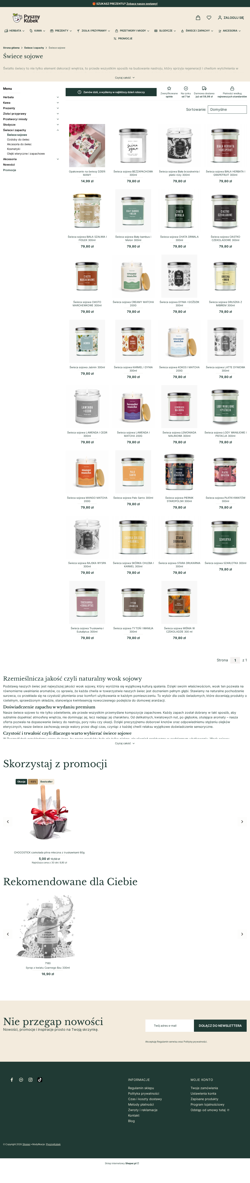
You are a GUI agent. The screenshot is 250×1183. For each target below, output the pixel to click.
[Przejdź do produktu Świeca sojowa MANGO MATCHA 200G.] (87, 471)
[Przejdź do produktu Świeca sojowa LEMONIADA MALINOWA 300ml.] (179, 406)
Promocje (9, 170)
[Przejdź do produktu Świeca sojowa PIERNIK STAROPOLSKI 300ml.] (179, 471)
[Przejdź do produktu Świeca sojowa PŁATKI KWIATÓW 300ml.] (225, 471)
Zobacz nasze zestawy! (142, 3)
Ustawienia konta (203, 1093)
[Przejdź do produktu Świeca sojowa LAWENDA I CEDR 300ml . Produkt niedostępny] (87, 406)
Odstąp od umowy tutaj (209, 1110)
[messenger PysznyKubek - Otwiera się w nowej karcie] (21, 1079)
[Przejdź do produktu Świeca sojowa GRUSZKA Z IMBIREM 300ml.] (225, 276)
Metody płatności (141, 1104)
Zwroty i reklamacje (142, 1110)
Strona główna (11, 47)
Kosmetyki (13, 148)
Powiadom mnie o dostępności (179, 164)
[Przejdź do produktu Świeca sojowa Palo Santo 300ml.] (133, 471)
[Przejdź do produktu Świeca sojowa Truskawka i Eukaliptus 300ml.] (87, 602)
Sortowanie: (196, 110)
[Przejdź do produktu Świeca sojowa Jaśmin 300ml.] (87, 341)
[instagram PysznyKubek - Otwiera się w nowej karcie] (30, 1079)
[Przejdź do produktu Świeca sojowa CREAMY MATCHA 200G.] (133, 276)
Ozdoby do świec (18, 139)
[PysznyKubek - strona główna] (26, 18)
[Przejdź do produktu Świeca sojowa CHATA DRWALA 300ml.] (179, 210)
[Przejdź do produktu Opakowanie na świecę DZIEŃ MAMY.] (87, 145)
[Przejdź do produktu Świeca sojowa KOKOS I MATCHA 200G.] (179, 341)
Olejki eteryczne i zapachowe (26, 153)
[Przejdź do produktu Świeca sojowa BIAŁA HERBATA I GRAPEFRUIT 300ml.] (225, 145)
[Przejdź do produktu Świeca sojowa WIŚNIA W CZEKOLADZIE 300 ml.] (179, 602)
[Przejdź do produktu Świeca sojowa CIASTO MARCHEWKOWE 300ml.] (87, 276)
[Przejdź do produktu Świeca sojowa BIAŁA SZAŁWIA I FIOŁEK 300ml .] (87, 210)
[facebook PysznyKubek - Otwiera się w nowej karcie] (11, 1079)
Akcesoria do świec (19, 144)
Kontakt (133, 1115)
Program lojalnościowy (207, 1104)
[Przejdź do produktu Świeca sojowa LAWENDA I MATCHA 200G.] (133, 406)
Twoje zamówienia (204, 1088)
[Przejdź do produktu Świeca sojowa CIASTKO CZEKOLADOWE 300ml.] (225, 210)
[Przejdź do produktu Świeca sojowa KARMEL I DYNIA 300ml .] (133, 341)
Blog (131, 1121)
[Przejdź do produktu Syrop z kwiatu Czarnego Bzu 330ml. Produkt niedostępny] (47, 926)
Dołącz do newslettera (220, 1026)
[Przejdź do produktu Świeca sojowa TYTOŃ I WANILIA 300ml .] (133, 602)
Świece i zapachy (34, 47)
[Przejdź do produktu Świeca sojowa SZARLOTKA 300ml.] (225, 537)
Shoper (26, 1144)
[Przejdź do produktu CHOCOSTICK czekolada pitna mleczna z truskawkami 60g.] (49, 812)
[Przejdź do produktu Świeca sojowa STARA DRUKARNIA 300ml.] (179, 537)
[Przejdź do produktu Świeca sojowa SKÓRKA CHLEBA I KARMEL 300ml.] (133, 537)
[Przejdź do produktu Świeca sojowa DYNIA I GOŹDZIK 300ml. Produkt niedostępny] (179, 276)
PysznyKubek (53, 1144)
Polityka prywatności (143, 1093)
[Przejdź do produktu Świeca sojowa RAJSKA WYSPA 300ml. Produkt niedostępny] (87, 537)
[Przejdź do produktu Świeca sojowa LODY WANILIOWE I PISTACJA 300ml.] (225, 406)
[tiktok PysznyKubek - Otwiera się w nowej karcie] (40, 1079)
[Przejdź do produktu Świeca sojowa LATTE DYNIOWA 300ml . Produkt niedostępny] (225, 341)
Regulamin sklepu (141, 1088)
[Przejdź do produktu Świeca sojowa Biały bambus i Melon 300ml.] (133, 210)
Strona (222, 660)
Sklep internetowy (120, 1163)
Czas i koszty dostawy (145, 1099)
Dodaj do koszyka (87, 163)
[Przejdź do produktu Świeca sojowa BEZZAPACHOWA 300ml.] (133, 145)
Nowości (9, 164)
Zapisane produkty (204, 1099)
